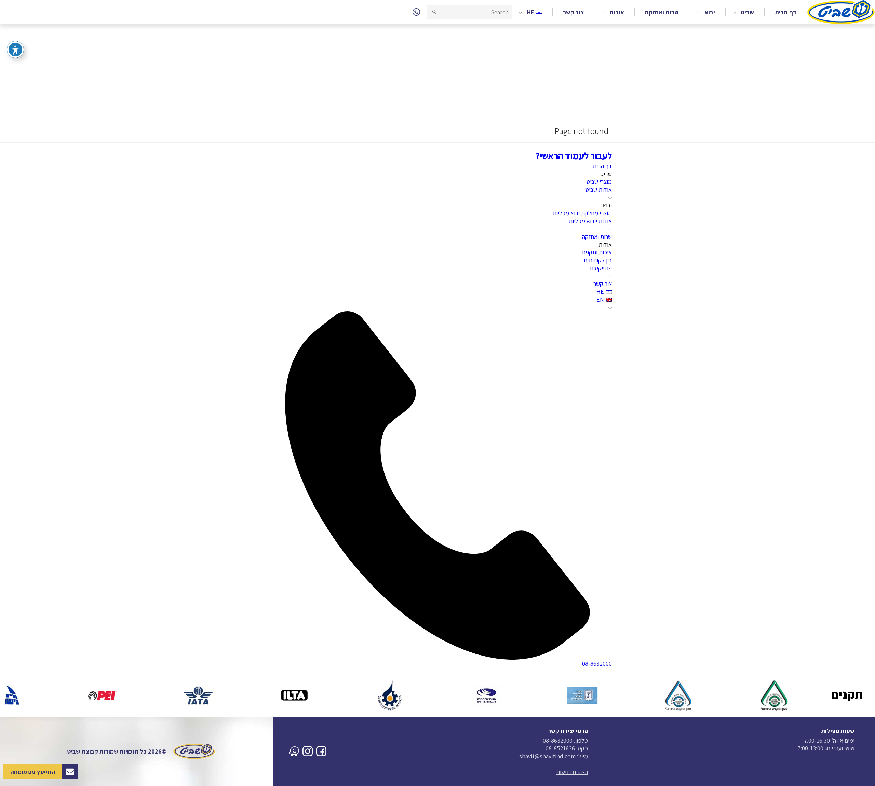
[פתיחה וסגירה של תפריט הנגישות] (15, 49)
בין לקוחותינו (598, 260)
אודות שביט (598, 189)
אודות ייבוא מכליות (590, 221)
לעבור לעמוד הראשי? (573, 156)
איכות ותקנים (597, 252)
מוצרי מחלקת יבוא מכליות (582, 213)
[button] (434, 12)
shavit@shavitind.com (547, 756)
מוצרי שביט (599, 181)
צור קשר (573, 12)
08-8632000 (558, 740)
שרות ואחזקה (662, 12)
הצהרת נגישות (572, 772)
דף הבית (785, 12)
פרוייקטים (601, 268)
